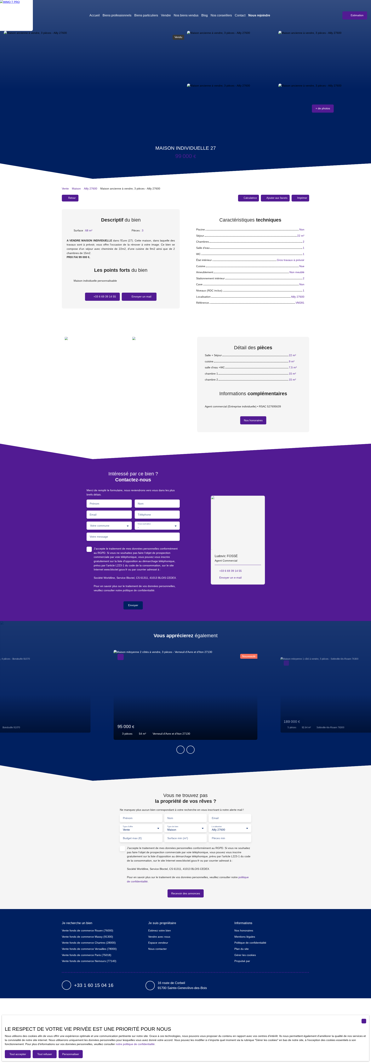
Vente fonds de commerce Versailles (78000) (89, 948)
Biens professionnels (117, 15)
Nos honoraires (243, 930)
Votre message (99, 536)
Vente (65, 188)
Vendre (166, 15)
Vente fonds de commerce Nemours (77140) (89, 961)
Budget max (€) (132, 838)
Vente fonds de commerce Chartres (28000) (89, 942)
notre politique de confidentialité (135, 1044)
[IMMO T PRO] (16, 15)
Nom (141, 503)
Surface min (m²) (177, 838)
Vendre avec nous (159, 936)
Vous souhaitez (144, 524)
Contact (240, 15)
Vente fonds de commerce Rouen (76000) (87, 930)
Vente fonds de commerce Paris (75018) (86, 955)
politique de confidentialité (138, 590)
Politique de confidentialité (250, 942)
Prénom (94, 503)
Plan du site (241, 948)
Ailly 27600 (90, 188)
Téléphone (144, 514)
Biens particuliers (146, 15)
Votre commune (99, 525)
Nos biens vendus (186, 15)
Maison (76, 188)
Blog (204, 15)
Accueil (94, 15)
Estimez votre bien (159, 930)
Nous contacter (157, 948)
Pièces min (218, 838)
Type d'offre (128, 826)
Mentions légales (244, 936)
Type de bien (172, 826)
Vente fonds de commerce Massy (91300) (87, 936)
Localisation (217, 826)
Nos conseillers (221, 15)
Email (93, 514)
